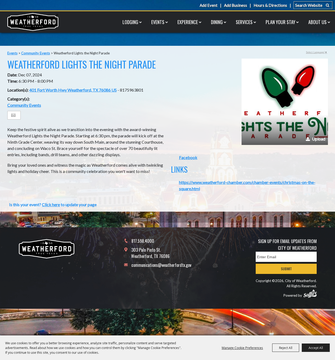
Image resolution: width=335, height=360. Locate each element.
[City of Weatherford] (33, 22)
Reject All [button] (285, 348)
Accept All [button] (316, 348)
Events (157, 22)
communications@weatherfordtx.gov (161, 265)
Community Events (35, 53)
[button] (285, 102)
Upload (318, 138)
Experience (187, 22)
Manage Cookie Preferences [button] (242, 348)
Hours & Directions (270, 5)
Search (327, 5)
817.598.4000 (142, 241)
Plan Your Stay (280, 22)
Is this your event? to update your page (53, 204)
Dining (217, 22)
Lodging (130, 22)
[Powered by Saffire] (310, 293)
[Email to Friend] (13, 115)
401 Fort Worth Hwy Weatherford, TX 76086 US (73, 89)
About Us (317, 22)
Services (244, 22)
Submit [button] (286, 268)
